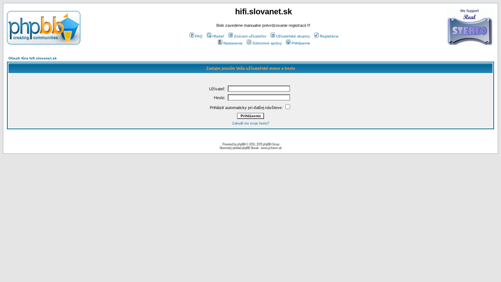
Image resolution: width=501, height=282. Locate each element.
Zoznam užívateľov (250, 36)
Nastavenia (232, 43)
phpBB (241, 144)
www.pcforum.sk (271, 148)
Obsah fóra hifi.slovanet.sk (32, 58)
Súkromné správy (267, 43)
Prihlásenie (301, 43)
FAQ (198, 36)
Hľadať (218, 36)
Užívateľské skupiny (293, 36)
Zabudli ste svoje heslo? (250, 123)
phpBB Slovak (250, 148)
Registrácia (329, 36)
